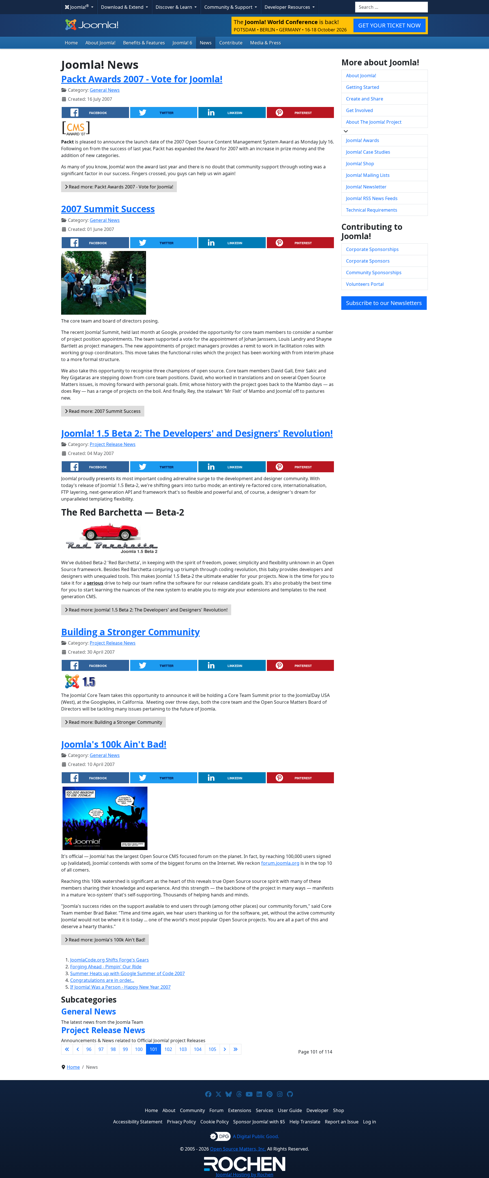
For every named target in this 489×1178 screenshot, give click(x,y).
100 (139, 1049)
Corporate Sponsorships (372, 249)
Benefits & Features (144, 43)
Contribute (231, 43)
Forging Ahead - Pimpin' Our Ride (105, 967)
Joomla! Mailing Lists (368, 175)
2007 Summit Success (108, 209)
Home (71, 43)
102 (168, 1049)
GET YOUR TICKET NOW (389, 25)
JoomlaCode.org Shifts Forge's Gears (109, 960)
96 (88, 1049)
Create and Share (364, 99)
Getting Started (362, 87)
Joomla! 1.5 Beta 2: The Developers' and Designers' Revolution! (197, 433)
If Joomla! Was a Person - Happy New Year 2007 (120, 987)
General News (105, 90)
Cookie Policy (214, 1122)
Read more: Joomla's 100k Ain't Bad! (106, 940)
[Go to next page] (225, 1049)
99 (125, 1049)
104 (197, 1049)
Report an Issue (342, 1122)
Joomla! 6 (182, 43)
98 (113, 1049)
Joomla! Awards (362, 140)
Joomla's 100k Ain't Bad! (113, 744)
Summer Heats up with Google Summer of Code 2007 (127, 973)
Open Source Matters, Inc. (238, 1149)
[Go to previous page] (78, 1049)
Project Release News (113, 444)
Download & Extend (123, 7)
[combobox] (391, 7)
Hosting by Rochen (244, 1174)
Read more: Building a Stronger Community (115, 722)
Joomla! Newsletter (366, 187)
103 (183, 1049)
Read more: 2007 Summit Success (104, 411)
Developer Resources (288, 7)
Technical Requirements (371, 210)
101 (153, 1049)
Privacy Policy (181, 1122)
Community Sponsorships (374, 272)
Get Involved (359, 110)
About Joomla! (100, 43)
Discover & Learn (174, 7)
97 (101, 1049)
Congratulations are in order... (102, 980)
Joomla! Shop (360, 163)
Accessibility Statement (137, 1122)
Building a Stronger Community (130, 632)
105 (212, 1049)
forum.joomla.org (280, 863)
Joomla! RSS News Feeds (372, 198)
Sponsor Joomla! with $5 (259, 1122)
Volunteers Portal (365, 284)
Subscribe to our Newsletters (384, 303)
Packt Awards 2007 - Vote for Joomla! (141, 79)
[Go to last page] (235, 1049)
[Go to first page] (67, 1049)
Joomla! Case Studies (368, 152)
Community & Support (229, 7)
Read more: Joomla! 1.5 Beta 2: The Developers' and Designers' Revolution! (148, 610)
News (206, 43)
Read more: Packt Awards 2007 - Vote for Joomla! (120, 187)
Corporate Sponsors (368, 261)
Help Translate (304, 1122)
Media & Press (265, 43)
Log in (369, 1122)
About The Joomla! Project (374, 122)
